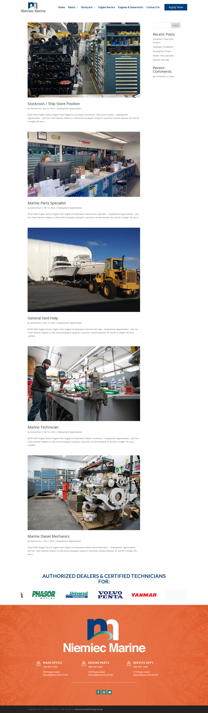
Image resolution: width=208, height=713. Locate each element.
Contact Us (153, 7)
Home (61, 7)
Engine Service (106, 7)
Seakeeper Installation (163, 47)
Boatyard (86, 7)
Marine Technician (43, 427)
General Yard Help (43, 318)
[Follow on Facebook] (98, 692)
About (71, 7)
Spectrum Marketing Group (89, 709)
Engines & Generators (130, 7)
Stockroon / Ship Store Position (54, 103)
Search (176, 25)
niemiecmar (35, 108)
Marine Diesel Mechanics (48, 536)
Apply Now (176, 7)
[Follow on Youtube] (109, 692)
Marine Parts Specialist (47, 202)
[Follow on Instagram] (104, 692)
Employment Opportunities (69, 108)
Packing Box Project (162, 51)
